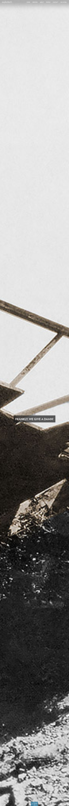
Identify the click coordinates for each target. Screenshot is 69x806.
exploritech (7, 2)
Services (35, 2)
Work (28, 2)
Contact (55, 2)
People (48, 2)
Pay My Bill (64, 2)
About (42, 2)
